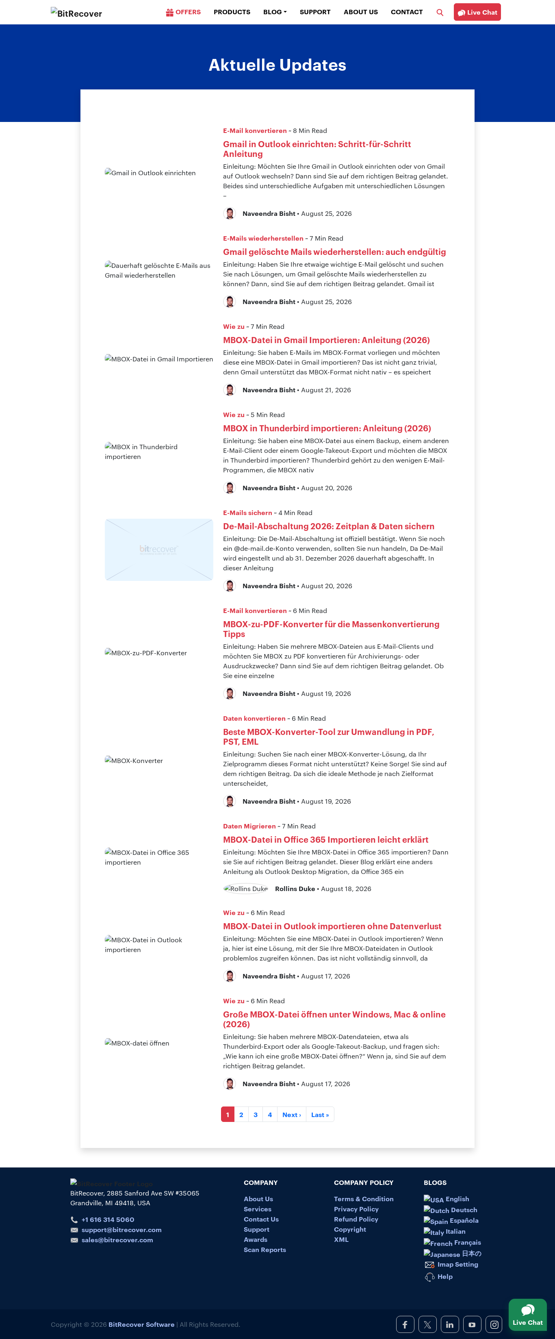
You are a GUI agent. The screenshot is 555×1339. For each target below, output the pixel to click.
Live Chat (481, 11)
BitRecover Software (141, 1323)
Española (463, 1219)
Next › (291, 1114)
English (456, 1198)
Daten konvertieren (254, 717)
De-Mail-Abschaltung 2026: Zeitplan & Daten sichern (329, 525)
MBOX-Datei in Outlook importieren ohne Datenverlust (332, 925)
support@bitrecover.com (122, 1229)
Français (467, 1241)
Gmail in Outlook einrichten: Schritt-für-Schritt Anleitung (317, 148)
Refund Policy (356, 1218)
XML (341, 1239)
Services (257, 1208)
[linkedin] (450, 1324)
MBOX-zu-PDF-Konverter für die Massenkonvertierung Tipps (331, 628)
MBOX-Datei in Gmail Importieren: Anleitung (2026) (326, 339)
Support (315, 11)
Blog (272, 11)
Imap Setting (457, 1263)
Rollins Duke (295, 888)
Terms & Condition (364, 1198)
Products (232, 11)
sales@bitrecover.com (117, 1239)
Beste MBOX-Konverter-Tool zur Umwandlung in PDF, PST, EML (328, 736)
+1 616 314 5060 (108, 1219)
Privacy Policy (356, 1208)
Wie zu (234, 326)
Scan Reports (265, 1249)
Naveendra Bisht (269, 213)
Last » (320, 1114)
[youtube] (472, 1324)
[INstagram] (494, 1324)
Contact (407, 11)
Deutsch (463, 1209)
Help (444, 1276)
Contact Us (261, 1218)
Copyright (350, 1228)
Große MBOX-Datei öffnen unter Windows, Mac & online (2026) (334, 1018)
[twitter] (427, 1324)
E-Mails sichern (247, 512)
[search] (440, 11)
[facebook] (405, 1324)
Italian (455, 1230)
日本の (470, 1252)
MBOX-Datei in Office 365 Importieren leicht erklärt (326, 839)
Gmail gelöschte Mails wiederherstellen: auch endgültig (334, 251)
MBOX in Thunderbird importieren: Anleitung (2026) (327, 427)
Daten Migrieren (249, 825)
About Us (361, 11)
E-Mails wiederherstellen (263, 237)
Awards (255, 1239)
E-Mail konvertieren (255, 130)
